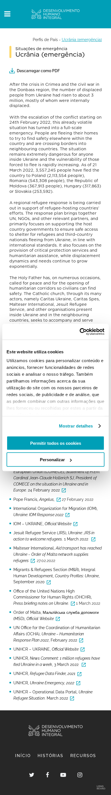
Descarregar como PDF (38, 70)
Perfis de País (45, 39)
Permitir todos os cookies (55, 443)
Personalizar (52, 459)
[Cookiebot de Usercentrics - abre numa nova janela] (79, 331)
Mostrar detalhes (76, 426)
